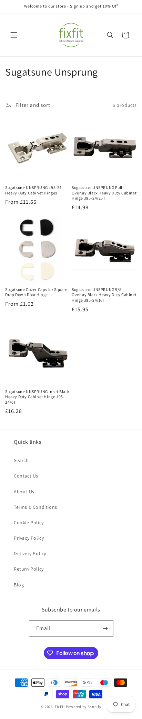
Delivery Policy (30, 553)
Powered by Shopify (83, 706)
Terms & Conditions (35, 507)
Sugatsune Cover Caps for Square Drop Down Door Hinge (36, 292)
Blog (19, 585)
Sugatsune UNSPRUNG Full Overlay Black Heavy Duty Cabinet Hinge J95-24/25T (104, 193)
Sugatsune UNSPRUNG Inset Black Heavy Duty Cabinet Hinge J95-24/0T (37, 397)
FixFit (60, 706)
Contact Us (26, 476)
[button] (13, 35)
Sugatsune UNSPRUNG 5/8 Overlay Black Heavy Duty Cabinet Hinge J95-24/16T (104, 295)
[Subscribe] (105, 628)
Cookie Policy (29, 522)
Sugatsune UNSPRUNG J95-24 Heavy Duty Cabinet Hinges (33, 190)
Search (21, 460)
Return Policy (29, 569)
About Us (24, 491)
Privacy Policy (29, 538)
